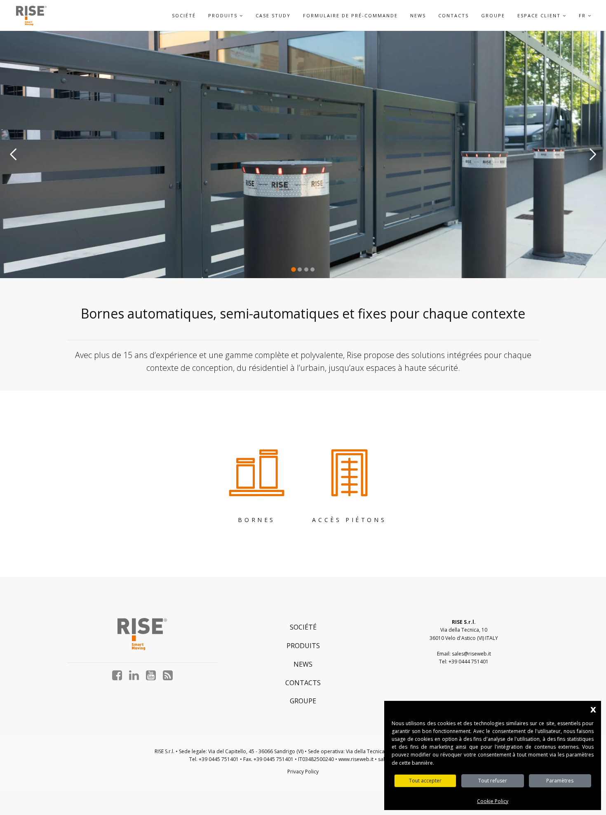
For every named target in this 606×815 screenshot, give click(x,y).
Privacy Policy (303, 771)
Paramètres (559, 780)
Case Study (273, 15)
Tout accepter (425, 780)
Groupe (493, 15)
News (418, 15)
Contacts (453, 15)
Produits (303, 645)
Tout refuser (492, 780)
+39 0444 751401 (469, 661)
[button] (241, 15)
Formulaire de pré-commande (350, 15)
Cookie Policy (492, 801)
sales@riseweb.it (471, 653)
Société (184, 15)
